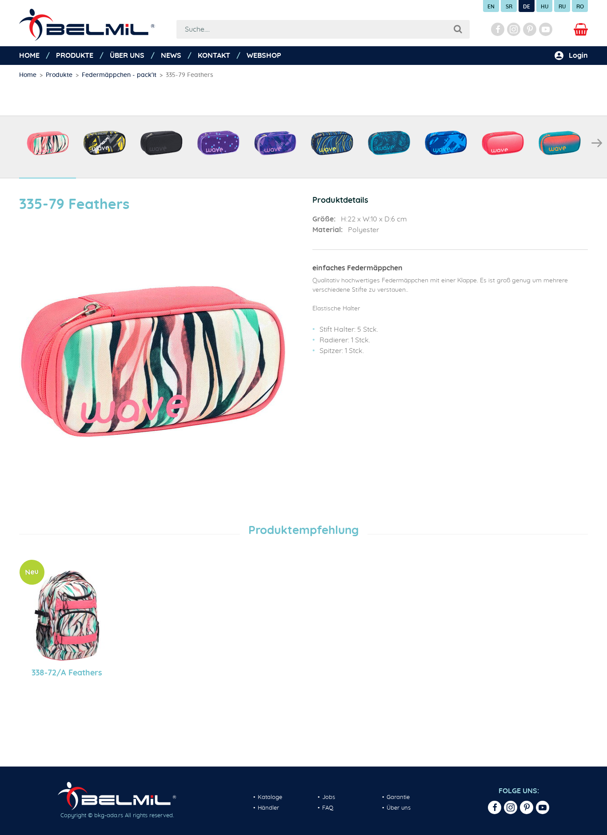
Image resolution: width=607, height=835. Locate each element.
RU (562, 6)
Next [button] (597, 143)
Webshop (264, 55)
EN (491, 6)
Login (578, 55)
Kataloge (270, 797)
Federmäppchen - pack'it (119, 75)
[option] (47, 147)
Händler (268, 808)
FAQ (327, 808)
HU (544, 6)
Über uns (127, 55)
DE (526, 6)
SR (509, 6)
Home (29, 55)
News (171, 55)
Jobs (328, 797)
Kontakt (214, 55)
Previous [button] (10, 143)
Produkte (74, 55)
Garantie (398, 797)
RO (580, 6)
